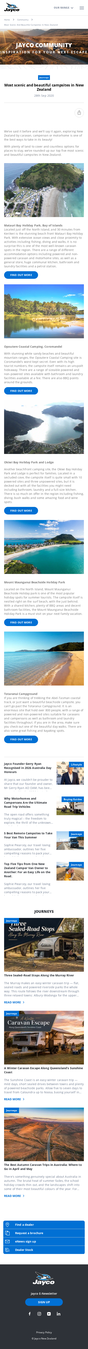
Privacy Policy (44, 1332)
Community (22, 19)
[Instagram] (39, 1314)
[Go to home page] (44, 1278)
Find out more (21, 275)
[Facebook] (30, 1314)
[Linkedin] (58, 1314)
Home (7, 19)
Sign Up (44, 1302)
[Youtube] (49, 1314)
